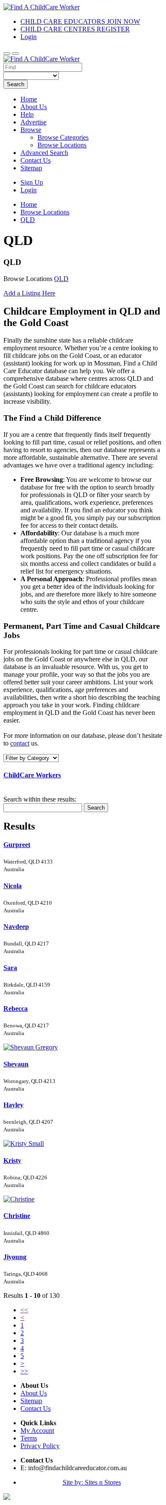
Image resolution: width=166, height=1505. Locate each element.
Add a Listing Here (29, 293)
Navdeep (16, 926)
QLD (61, 278)
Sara (10, 967)
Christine (16, 1215)
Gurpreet (16, 844)
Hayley (13, 1104)
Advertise (33, 122)
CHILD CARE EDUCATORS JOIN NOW (80, 21)
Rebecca (15, 1008)
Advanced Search (44, 152)
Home (28, 99)
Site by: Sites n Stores (92, 1482)
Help (27, 114)
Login (28, 36)
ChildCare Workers (32, 775)
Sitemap (31, 168)
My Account (37, 1430)
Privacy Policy (40, 1445)
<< (24, 1310)
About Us (33, 106)
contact (19, 743)
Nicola (12, 885)
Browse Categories (63, 137)
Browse (30, 129)
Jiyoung (14, 1256)
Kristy (12, 1160)
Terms (28, 1438)
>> (24, 1371)
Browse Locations (61, 145)
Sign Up (31, 182)
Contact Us (35, 160)
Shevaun (16, 1064)
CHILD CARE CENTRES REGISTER (75, 29)
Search (15, 84)
